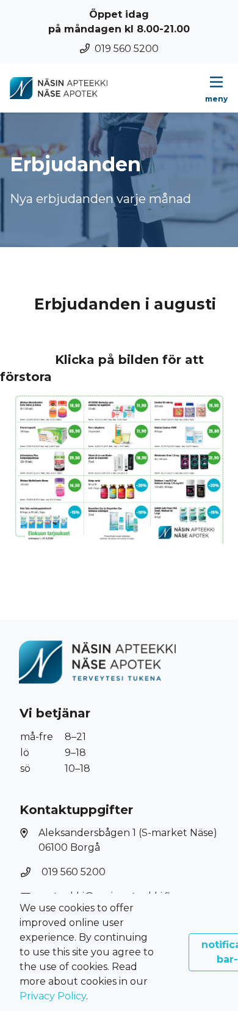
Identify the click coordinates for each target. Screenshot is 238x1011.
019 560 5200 (127, 48)
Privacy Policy (53, 996)
